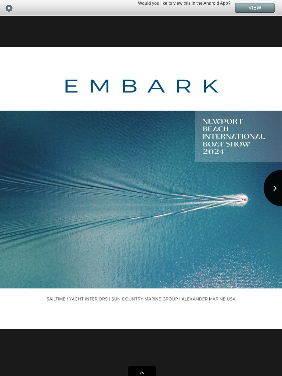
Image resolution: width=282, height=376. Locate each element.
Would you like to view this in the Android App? (184, 3)
